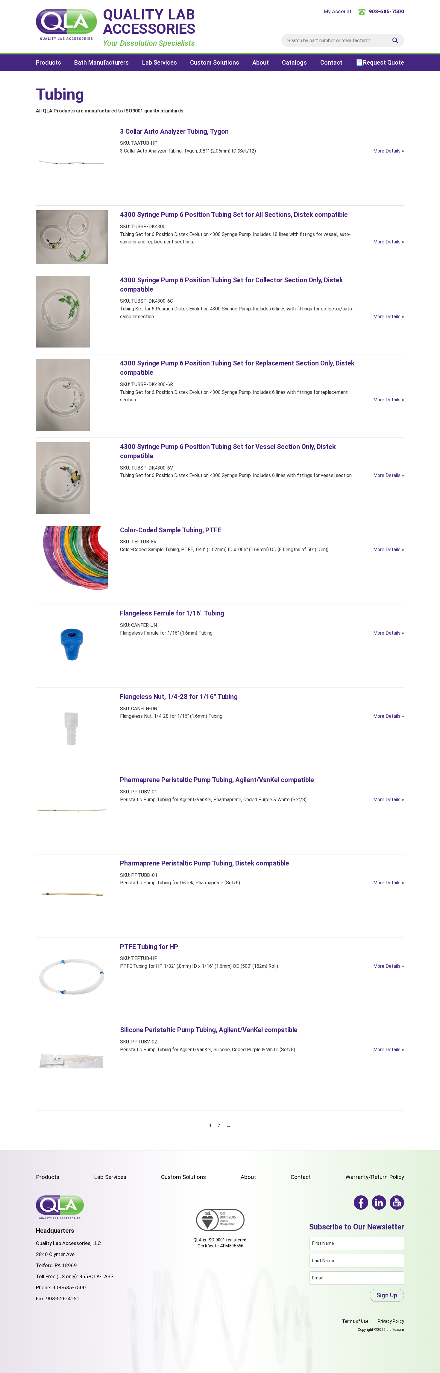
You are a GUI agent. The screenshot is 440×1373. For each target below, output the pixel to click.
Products (48, 62)
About (260, 62)
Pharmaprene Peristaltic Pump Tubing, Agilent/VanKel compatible (217, 780)
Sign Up (387, 1295)
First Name (323, 1243)
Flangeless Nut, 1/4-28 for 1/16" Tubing (179, 696)
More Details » (388, 151)
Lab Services (159, 62)
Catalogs (294, 62)
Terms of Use (355, 1321)
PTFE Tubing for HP (149, 946)
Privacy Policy (391, 1321)
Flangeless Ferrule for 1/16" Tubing (172, 613)
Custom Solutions (214, 62)
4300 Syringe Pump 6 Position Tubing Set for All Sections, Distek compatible (234, 214)
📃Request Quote (380, 62)
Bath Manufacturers (101, 62)
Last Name (323, 1260)
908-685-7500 (69, 1287)
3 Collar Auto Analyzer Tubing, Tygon (174, 131)
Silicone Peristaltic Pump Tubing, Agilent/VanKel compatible (209, 1030)
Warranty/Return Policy (374, 1177)
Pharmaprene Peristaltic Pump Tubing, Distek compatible (204, 863)
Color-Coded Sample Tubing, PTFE (170, 530)
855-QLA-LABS (96, 1276)
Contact (331, 62)
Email (317, 1278)
